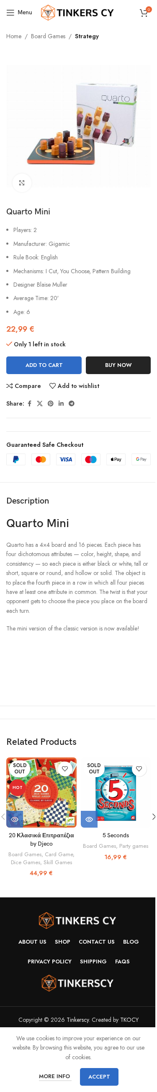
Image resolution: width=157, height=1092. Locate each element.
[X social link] (39, 403)
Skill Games (58, 862)
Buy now (118, 365)
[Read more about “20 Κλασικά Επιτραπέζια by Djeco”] (14, 819)
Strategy (87, 36)
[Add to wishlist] (65, 769)
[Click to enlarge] (22, 183)
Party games (133, 846)
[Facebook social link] (29, 403)
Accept (99, 1077)
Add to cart (44, 365)
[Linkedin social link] (61, 403)
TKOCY (129, 1020)
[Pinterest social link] (50, 403)
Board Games (48, 36)
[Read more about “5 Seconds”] (89, 819)
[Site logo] (78, 12)
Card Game (59, 854)
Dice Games (25, 862)
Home (13, 36)
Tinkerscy (78, 1020)
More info (55, 1076)
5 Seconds (116, 835)
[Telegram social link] (71, 403)
